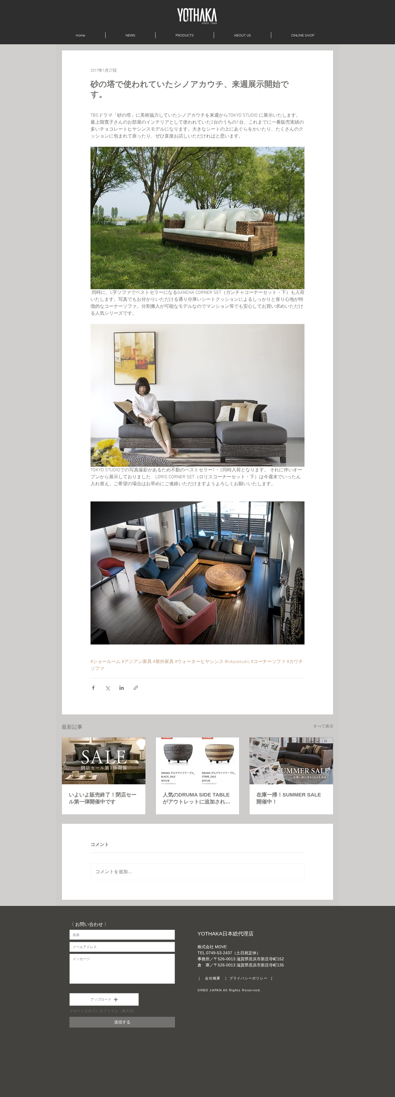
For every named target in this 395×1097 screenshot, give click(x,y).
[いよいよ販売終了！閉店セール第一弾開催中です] (103, 760)
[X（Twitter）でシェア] (107, 688)
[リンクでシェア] (136, 688)
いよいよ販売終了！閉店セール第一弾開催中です (102, 798)
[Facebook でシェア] (93, 688)
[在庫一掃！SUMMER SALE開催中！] (291, 760)
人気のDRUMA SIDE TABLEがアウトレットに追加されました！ (196, 798)
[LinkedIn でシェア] (121, 688)
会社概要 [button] (212, 978)
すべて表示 (323, 726)
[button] (104, 999)
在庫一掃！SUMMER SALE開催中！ (288, 798)
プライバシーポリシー (248, 978)
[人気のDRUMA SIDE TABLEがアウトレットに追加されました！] (197, 760)
